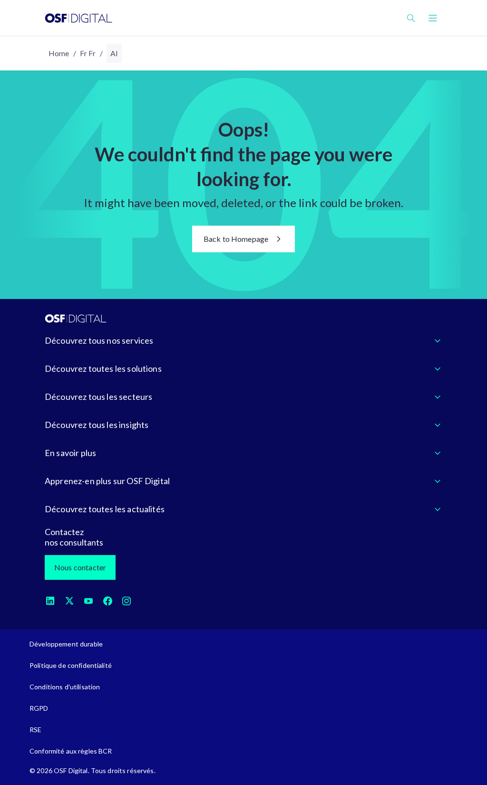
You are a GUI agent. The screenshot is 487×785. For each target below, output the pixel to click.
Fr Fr (88, 53)
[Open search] (411, 18)
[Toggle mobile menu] (432, 18)
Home (59, 53)
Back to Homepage (236, 238)
